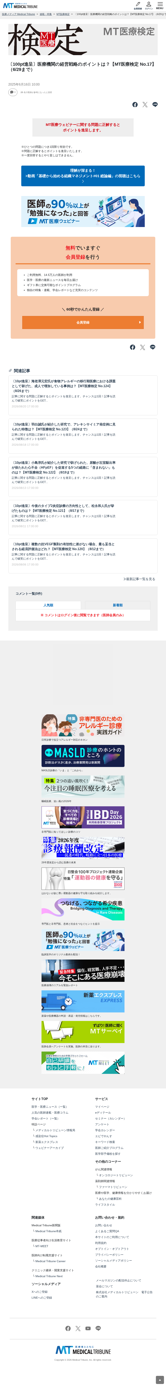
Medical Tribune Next (49, 1276)
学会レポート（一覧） (46, 1118)
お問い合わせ (103, 1225)
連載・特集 (46, 14)
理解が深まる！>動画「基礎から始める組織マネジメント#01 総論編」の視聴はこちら (83, 173)
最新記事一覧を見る (140, 579)
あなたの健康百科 (110, 1198)
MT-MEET (41, 1246)
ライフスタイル (105, 1204)
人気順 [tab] (48, 605)
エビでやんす (103, 1136)
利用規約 (100, 1243)
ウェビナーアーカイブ (49, 1147)
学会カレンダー (105, 1130)
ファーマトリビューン (113, 1187)
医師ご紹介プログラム (109, 1147)
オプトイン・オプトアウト (112, 1248)
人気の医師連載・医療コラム (50, 1112)
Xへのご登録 (40, 1291)
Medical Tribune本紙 (48, 1231)
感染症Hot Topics (46, 1136)
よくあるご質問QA (107, 1231)
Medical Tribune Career (50, 1261)
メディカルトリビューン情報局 (55, 1130)
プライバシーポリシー (109, 1254)
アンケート (102, 1124)
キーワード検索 (105, 1142)
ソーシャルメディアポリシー (113, 1260)
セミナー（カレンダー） (110, 1118)
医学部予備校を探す (108, 1153)
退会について (104, 1286)
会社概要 (100, 1266)
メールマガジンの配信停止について (118, 1280)
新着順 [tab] (118, 605)
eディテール (103, 1112)
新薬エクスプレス (46, 1142)
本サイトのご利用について (112, 1237)
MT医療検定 (63, 14)
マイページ (102, 1106)
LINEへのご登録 (42, 1297)
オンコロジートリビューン (116, 1175)
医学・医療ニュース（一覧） (50, 1106)
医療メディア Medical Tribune (18, 14)
